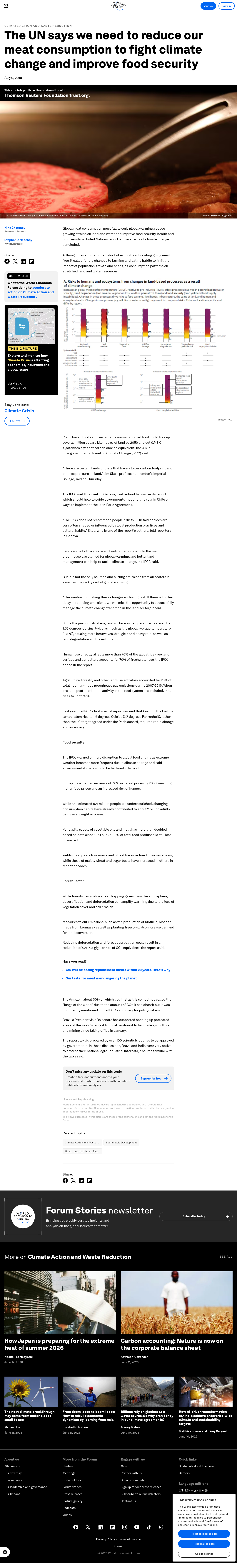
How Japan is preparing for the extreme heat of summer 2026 (59, 1344)
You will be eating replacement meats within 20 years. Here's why (118, 970)
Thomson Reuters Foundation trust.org (46, 95)
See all (226, 1257)
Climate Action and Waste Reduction (38, 26)
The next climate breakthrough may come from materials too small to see (29, 1416)
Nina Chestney (14, 227)
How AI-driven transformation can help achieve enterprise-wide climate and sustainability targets (206, 1418)
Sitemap (118, 1546)
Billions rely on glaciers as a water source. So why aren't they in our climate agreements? (147, 1416)
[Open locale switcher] (5, 1552)
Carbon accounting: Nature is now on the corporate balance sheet (172, 1344)
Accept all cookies (204, 1543)
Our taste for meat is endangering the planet (101, 978)
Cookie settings (204, 1553)
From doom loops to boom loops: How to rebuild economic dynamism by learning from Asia (89, 1416)
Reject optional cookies (204, 1533)
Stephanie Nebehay (18, 240)
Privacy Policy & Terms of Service (118, 1539)
